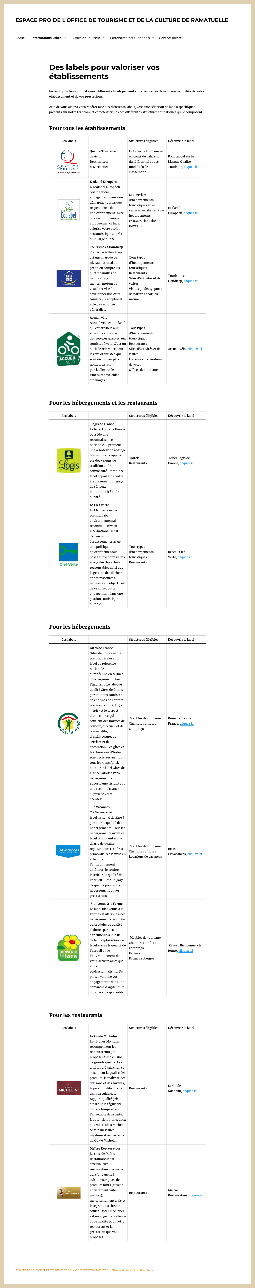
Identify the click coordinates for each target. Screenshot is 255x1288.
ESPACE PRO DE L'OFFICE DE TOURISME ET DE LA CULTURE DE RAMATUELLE (121, 20)
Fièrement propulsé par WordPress (132, 1270)
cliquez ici (191, 167)
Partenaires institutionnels (130, 38)
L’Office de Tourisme (86, 38)
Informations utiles (46, 38)
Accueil (20, 38)
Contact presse (170, 38)
